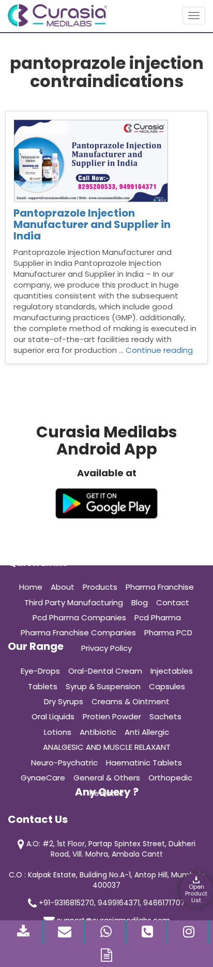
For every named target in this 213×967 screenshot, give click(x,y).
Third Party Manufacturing (73, 602)
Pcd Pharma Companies (79, 617)
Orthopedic (170, 777)
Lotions (57, 732)
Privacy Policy (106, 648)
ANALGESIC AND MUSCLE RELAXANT (107, 747)
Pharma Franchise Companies (78, 632)
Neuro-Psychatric (64, 762)
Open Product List (196, 893)
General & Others (106, 777)
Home (30, 586)
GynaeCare (43, 777)
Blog (139, 602)
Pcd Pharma (157, 617)
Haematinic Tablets (144, 762)
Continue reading (159, 350)
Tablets (42, 686)
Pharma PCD (168, 632)
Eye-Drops (40, 670)
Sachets (165, 716)
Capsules (167, 686)
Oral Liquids (53, 716)
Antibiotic (98, 732)
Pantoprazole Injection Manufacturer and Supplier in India (92, 224)
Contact (172, 602)
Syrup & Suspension (103, 686)
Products (100, 586)
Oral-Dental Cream (105, 670)
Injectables (171, 670)
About (62, 586)
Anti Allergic (147, 732)
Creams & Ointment (131, 701)
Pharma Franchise (160, 586)
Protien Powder (112, 716)
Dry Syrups (63, 701)
